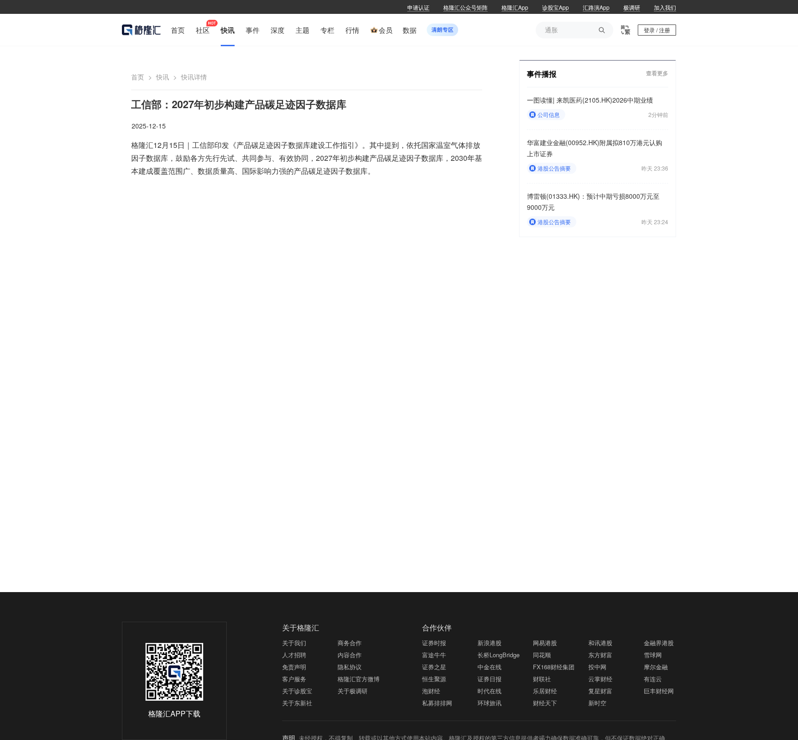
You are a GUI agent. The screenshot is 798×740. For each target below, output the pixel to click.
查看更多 (657, 73)
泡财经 (431, 690)
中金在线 (490, 666)
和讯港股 (600, 642)
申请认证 (418, 7)
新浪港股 (490, 642)
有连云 (653, 678)
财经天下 (545, 702)
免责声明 (294, 666)
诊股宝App (555, 7)
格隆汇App (515, 7)
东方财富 (600, 654)
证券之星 (434, 666)
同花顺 (542, 654)
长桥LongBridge (499, 654)
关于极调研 (353, 690)
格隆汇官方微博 (359, 678)
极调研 (631, 7)
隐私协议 (350, 666)
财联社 (542, 678)
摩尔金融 (656, 666)
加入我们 (665, 7)
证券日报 (490, 678)
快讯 (162, 76)
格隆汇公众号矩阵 (465, 7)
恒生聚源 (434, 678)
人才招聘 (294, 654)
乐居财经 (545, 690)
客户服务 (294, 678)
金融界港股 (659, 642)
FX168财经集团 (553, 666)
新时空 (597, 702)
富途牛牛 (434, 654)
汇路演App (596, 7)
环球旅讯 (490, 702)
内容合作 (350, 654)
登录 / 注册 (657, 30)
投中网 (597, 666)
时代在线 (490, 690)
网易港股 (545, 642)
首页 (137, 76)
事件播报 (541, 73)
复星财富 (600, 690)
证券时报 (434, 642)
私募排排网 (437, 702)
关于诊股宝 (297, 690)
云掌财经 (600, 678)
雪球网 (653, 654)
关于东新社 (297, 702)
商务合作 (350, 642)
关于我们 (294, 642)
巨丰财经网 (659, 690)
